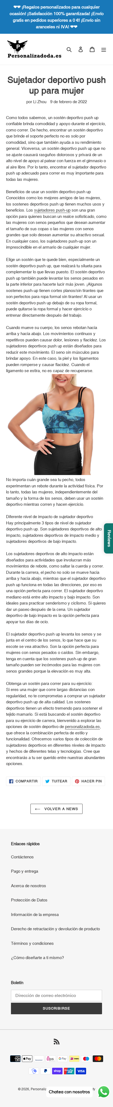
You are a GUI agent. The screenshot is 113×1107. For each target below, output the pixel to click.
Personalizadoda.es (46, 1089)
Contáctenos (22, 857)
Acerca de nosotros (28, 885)
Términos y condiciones (32, 943)
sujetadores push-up (52, 210)
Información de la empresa (35, 914)
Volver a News (60, 809)
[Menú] (103, 49)
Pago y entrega (24, 871)
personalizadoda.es (82, 726)
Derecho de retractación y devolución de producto (55, 928)
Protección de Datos (29, 900)
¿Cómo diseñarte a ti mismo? (37, 957)
